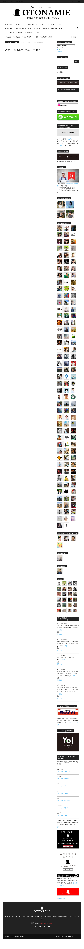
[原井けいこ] (66, 390)
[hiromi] (66, 255)
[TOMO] (59, 322)
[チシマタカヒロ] (59, 336)
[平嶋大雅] (66, 410)
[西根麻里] (73, 268)
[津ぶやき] (59, 329)
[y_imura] (59, 255)
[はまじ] (73, 228)
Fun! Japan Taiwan (62, 786)
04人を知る (8, 37)
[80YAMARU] (66, 478)
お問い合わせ (59, 936)
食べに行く (20, 24)
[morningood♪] (75, 600)
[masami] (73, 417)
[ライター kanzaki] (73, 241)
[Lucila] (73, 295)
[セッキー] (66, 369)
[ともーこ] (70, 214)
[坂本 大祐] (59, 558)
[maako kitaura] (66, 538)
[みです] (73, 505)
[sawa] (73, 302)
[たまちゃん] (73, 410)
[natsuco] (59, 275)
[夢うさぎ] (59, 383)
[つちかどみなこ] (73, 261)
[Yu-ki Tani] (73, 451)
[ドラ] (64, 600)
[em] (66, 525)
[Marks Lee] (75, 594)
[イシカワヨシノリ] (73, 309)
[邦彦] (73, 342)
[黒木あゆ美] (66, 309)
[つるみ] (73, 478)
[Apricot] (59, 545)
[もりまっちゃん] (73, 288)
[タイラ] (59, 376)
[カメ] (59, 525)
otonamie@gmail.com (46, 923)
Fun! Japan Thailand (63, 793)
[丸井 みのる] (59, 451)
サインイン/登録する (20, 1)
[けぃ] (66, 268)
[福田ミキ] (70, 204)
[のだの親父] (59, 605)
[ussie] (73, 430)
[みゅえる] (59, 437)
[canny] (59, 369)
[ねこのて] (70, 605)
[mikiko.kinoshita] (73, 336)
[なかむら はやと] (59, 410)
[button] (77, 28)
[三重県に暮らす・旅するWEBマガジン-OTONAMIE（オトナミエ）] (42, 12)
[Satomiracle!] (73, 457)
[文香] (59, 444)
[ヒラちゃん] (70, 610)
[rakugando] (64, 610)
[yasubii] (66, 315)
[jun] (66, 275)
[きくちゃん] (59, 315)
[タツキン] (73, 329)
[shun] (66, 261)
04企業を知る (16, 37)
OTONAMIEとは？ (70, 936)
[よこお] (75, 605)
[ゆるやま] (66, 356)
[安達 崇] (59, 363)
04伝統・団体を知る (27, 37)
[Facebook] (69, 1)
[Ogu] (70, 583)
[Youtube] (79, 1)
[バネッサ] (64, 583)
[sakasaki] (73, 322)
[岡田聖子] (59, 228)
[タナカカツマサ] (59, 417)
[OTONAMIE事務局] (59, 583)
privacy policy (61, 898)
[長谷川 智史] (59, 518)
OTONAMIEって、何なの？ (33, 32)
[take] (59, 600)
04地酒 (36, 37)
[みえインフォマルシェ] (66, 376)
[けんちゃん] (59, 589)
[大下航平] (66, 403)
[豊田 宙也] (64, 605)
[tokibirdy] (66, 349)
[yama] (66, 423)
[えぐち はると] (66, 302)
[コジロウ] (59, 571)
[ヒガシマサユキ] (73, 538)
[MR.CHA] (59, 430)
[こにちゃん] (59, 282)
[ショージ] (73, 356)
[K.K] (66, 505)
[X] (76, 1)
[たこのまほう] (66, 295)
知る (52, 24)
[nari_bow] (61, 214)
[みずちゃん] (66, 444)
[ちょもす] (59, 457)
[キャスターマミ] (59, 234)
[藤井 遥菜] (73, 423)
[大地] (59, 610)
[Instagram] (73, 1)
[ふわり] (66, 430)
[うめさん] (59, 491)
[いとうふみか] (66, 484)
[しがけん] (73, 498)
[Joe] (66, 322)
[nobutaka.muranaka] (59, 498)
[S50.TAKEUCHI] (59, 342)
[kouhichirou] (64, 594)
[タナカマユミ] (59, 295)
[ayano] (73, 484)
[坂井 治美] (73, 363)
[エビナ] (66, 464)
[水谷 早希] (73, 491)
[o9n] (59, 511)
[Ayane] (59, 423)
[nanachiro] (73, 255)
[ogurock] (59, 261)
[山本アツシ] (59, 309)
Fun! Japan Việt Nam (63, 808)
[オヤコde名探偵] (59, 471)
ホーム (22, 42)
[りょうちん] (73, 349)
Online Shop (56, 28)
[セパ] (73, 275)
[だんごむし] (66, 437)
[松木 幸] (59, 302)
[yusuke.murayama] (61, 204)
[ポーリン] (66, 471)
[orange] (59, 248)
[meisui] (73, 376)
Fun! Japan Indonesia (63, 771)
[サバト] (73, 315)
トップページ (9, 24)
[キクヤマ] (73, 444)
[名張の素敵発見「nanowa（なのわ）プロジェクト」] (59, 349)
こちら (60, 145)
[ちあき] (66, 383)
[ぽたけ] (59, 288)
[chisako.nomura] (73, 518)
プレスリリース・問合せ (13, 32)
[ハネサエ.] (66, 234)
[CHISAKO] (73, 369)
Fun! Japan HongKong (63, 800)
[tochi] (66, 342)
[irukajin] (75, 610)
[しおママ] (73, 248)
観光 (59, 24)
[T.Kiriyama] (59, 390)
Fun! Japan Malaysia (63, 779)
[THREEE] (70, 600)
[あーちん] (66, 363)
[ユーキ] (73, 390)
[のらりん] (73, 383)
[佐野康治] (66, 228)
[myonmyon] (66, 396)
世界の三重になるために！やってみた (18, 28)
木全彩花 (59, 634)
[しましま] (66, 451)
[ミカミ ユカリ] (59, 538)
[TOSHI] (59, 268)
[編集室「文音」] (73, 437)
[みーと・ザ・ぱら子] (66, 288)
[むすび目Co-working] (73, 471)
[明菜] (66, 457)
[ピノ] (59, 484)
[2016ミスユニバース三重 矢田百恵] (59, 464)
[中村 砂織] (59, 505)
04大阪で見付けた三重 (46, 37)
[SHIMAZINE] (73, 234)
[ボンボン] (70, 594)
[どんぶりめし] (59, 594)
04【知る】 (28, 42)
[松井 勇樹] (66, 241)
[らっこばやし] (66, 329)
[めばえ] (73, 511)
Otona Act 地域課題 (41, 28)
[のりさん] (73, 403)
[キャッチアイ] (66, 491)
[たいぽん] (59, 403)
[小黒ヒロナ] (66, 248)
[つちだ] (59, 396)
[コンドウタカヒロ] (59, 478)
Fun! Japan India (62, 815)
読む (60, 630)
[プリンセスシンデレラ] (59, 241)
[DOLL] (66, 282)
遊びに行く (31, 24)
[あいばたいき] (73, 464)
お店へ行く (43, 24)
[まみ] (64, 589)
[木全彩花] (66, 336)
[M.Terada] (66, 498)
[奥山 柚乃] (66, 518)
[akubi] (59, 356)
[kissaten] (73, 396)
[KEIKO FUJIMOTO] (66, 417)
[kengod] (70, 589)
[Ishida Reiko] (66, 511)
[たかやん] (73, 282)
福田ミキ (59, 650)
